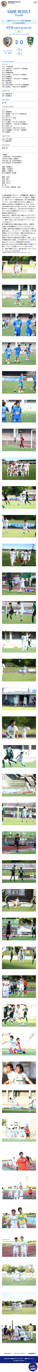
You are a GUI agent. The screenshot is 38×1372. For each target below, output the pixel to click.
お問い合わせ (7, 1353)
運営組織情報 (31, 1353)
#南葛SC (31, 244)
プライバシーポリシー (19, 1353)
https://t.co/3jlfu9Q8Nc (12, 251)
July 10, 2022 (27, 252)
